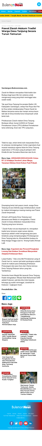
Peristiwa (32, 11)
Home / (4, 21)
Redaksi (35, 415)
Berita (10, 11)
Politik (24, 11)
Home (3, 11)
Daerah (17, 11)
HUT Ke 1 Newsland (9, 415)
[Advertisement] (21, 65)
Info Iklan (31, 413)
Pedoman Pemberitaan (24, 415)
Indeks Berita (20, 418)
